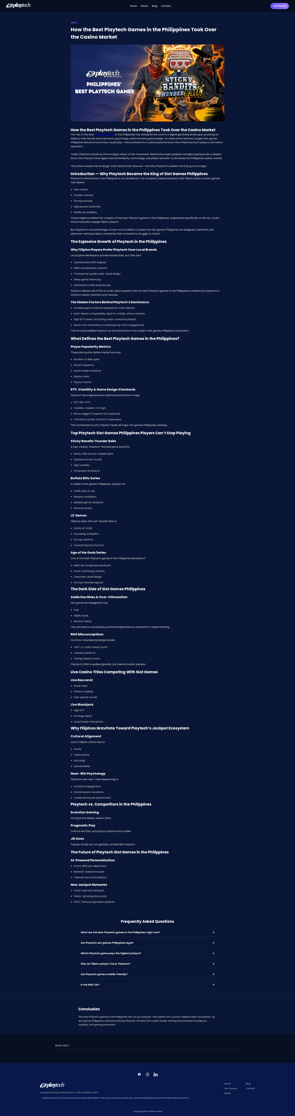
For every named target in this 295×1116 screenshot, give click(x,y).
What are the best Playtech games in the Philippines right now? (147, 932)
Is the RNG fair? (147, 985)
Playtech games (104, 134)
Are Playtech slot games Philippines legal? (147, 943)
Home (133, 6)
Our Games (279, 5)
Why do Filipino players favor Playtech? (147, 964)
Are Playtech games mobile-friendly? (147, 974)
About (144, 6)
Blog (154, 6)
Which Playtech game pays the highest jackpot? (147, 953)
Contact (166, 6)
